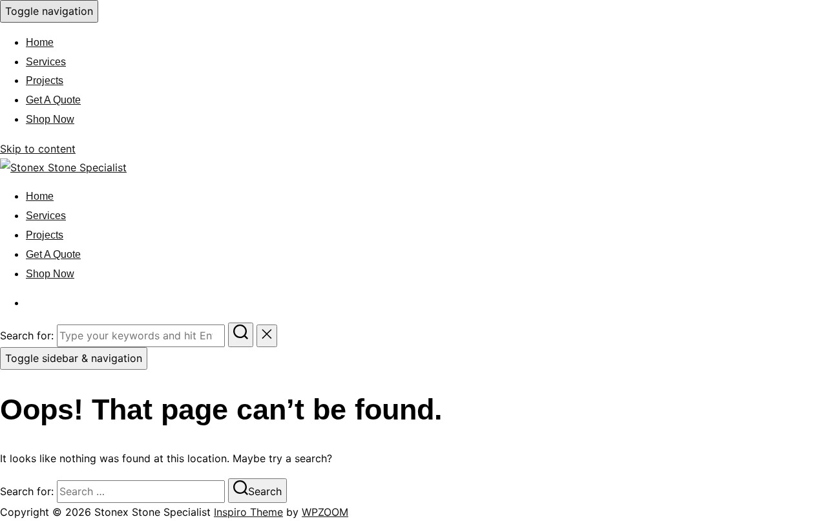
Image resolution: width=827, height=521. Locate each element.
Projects (44, 80)
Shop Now (50, 119)
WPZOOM (325, 511)
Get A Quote (53, 99)
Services (46, 61)
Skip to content (38, 148)
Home (40, 42)
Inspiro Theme (248, 511)
